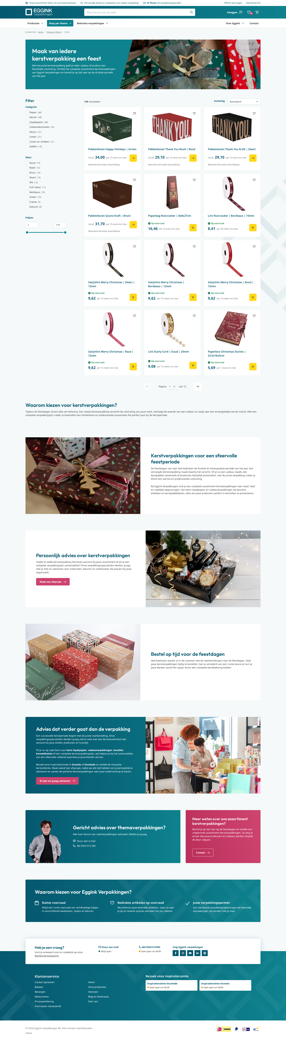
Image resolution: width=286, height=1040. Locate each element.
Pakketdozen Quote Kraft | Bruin (109, 216)
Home (40, 32)
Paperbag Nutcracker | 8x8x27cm (169, 216)
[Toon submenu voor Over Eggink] (243, 23)
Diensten (93, 991)
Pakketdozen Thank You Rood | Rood (171, 149)
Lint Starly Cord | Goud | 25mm (168, 351)
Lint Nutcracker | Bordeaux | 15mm (231, 216)
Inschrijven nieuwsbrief (48, 1006)
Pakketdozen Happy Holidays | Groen (112, 149)
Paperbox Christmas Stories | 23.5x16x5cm (227, 353)
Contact (254, 23)
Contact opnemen (44, 982)
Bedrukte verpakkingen (90, 23)
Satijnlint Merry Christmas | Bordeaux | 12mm (166, 284)
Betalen (39, 987)
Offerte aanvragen (233, 2)
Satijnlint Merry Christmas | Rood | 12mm (231, 284)
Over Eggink (233, 23)
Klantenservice (253, 2)
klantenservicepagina (47, 955)
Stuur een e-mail (86, 841)
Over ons (93, 1001)
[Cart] (257, 12)
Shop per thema (58, 23)
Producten (33, 23)
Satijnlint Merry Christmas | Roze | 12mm (110, 353)
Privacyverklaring (44, 1001)
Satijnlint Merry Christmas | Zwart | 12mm (111, 284)
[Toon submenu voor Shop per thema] (70, 23)
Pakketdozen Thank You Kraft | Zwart (232, 149)
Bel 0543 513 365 (86, 845)
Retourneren (42, 996)
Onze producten (97, 987)
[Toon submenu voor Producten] (42, 23)
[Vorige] (147, 386)
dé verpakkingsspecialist (164, 2)
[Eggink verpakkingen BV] (38, 12)
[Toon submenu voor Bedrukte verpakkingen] (107, 23)
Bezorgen (40, 991)
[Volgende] (197, 386)
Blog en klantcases (98, 996)
